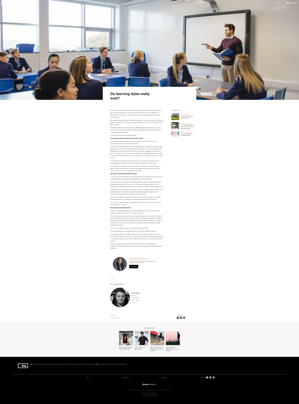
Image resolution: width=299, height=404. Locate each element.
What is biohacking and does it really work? (125, 348)
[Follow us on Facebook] (178, 318)
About (87, 377)
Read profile (134, 302)
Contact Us (126, 377)
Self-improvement (185, 114)
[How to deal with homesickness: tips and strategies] (173, 344)
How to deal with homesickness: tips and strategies (172, 349)
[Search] (278, 3)
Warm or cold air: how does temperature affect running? (156, 349)
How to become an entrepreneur (140, 348)
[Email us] (184, 318)
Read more (134, 266)
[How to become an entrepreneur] (142, 344)
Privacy (165, 377)
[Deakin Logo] (291, 2)
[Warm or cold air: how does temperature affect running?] (157, 344)
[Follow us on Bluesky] (181, 318)
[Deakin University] (149, 384)
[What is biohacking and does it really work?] (126, 344)
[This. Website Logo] (5, 3)
